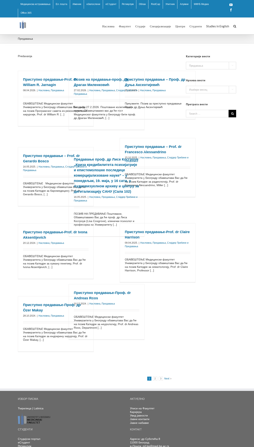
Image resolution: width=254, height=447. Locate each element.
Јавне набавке (139, 422)
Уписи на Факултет (142, 408)
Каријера (136, 411)
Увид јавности (139, 415)
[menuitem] (35, 4)
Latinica (38, 408)
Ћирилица (24, 408)
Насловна (44, 90)
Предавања (57, 90)
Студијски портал (29, 438)
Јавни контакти (139, 419)
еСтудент (24, 442)
